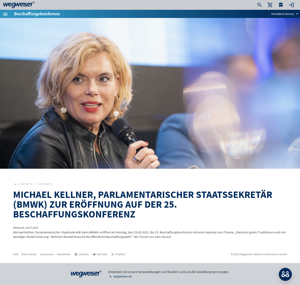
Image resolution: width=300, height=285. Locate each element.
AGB (15, 254)
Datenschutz (29, 254)
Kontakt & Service (282, 14)
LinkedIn (83, 254)
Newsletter (63, 254)
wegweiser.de (122, 276)
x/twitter (120, 254)
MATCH (285, 274)
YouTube (102, 254)
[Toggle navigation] (5, 14)
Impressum (47, 254)
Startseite (45, 184)
